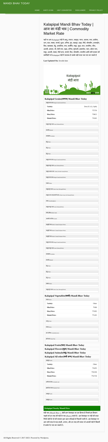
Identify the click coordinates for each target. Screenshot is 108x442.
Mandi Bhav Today (16, 3)
